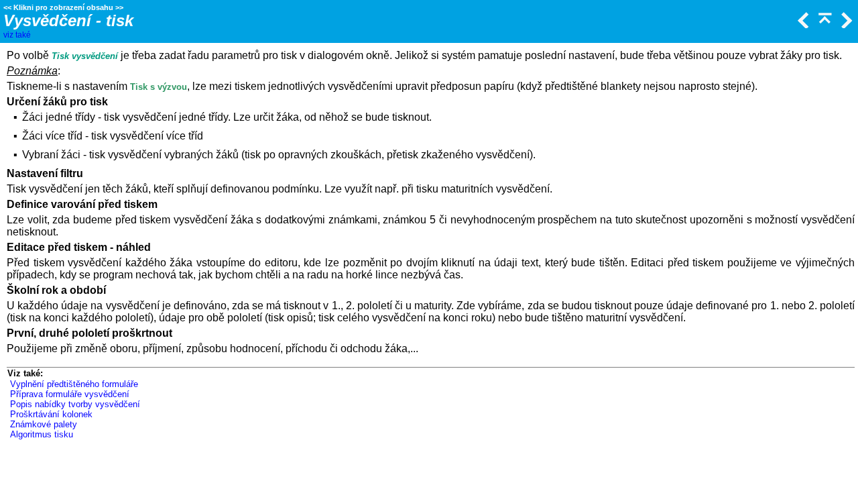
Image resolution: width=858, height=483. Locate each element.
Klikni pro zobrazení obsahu (63, 7)
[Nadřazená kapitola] (823, 24)
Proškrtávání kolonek (51, 414)
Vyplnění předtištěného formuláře (74, 384)
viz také (17, 35)
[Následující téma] (845, 24)
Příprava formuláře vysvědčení (69, 394)
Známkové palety (43, 424)
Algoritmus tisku (41, 434)
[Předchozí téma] (802, 24)
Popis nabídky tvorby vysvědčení (75, 404)
